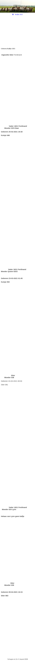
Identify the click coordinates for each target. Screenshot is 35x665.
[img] (17, 6)
